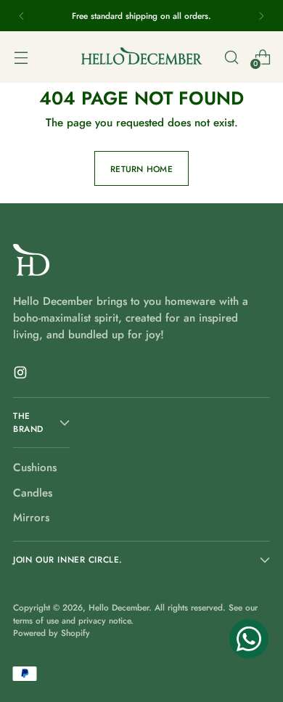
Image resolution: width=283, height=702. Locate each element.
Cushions (35, 468)
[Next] (261, 15)
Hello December (119, 607)
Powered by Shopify (51, 633)
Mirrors (31, 518)
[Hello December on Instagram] (21, 375)
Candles (32, 493)
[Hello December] (141, 56)
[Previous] (22, 15)
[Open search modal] (231, 57)
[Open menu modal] (21, 57)
